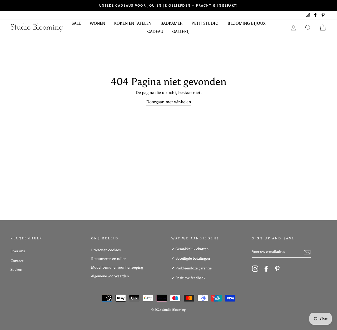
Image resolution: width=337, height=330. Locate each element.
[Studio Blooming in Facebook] (266, 268)
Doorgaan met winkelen (168, 101)
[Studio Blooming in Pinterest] (277, 268)
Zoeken (16, 269)
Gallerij (181, 31)
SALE (76, 23)
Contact (17, 261)
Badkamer (171, 23)
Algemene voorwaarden (110, 276)
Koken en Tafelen (132, 23)
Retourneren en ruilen (108, 259)
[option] (168, 5)
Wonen (97, 23)
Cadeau (155, 31)
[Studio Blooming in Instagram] (255, 268)
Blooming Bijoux (246, 23)
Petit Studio (205, 23)
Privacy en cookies (106, 250)
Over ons (18, 251)
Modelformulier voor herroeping (117, 267)
